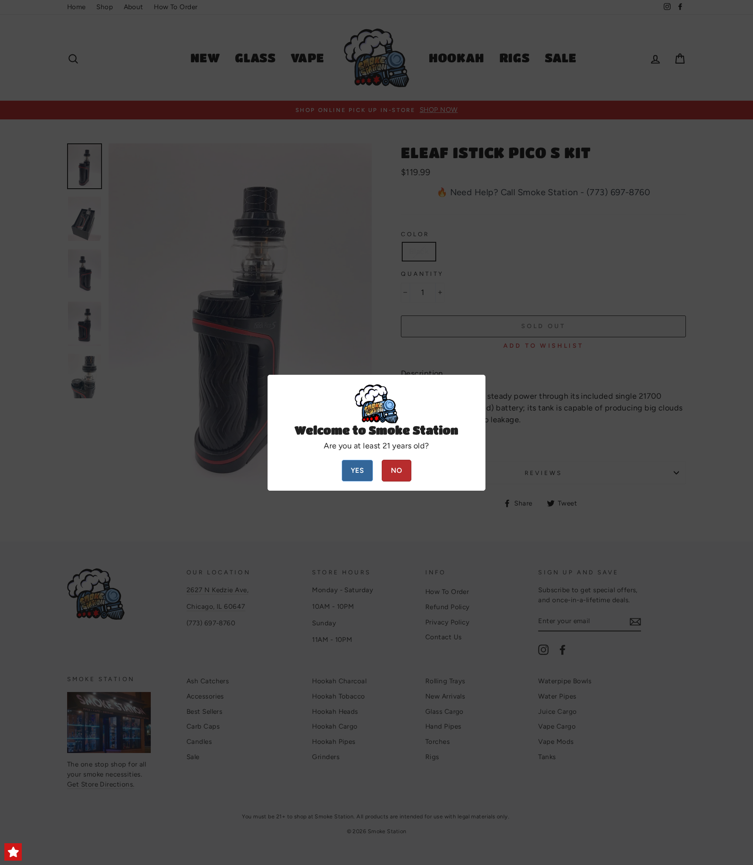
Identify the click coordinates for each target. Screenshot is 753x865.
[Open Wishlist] (13, 852)
